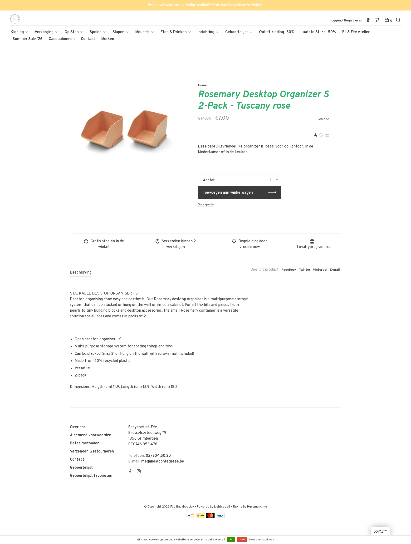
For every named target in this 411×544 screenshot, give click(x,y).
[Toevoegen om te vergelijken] (327, 136)
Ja (231, 540)
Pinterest (320, 270)
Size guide (206, 205)
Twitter (304, 270)
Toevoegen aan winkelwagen (228, 192)
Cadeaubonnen (62, 39)
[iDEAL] (200, 517)
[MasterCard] (210, 517)
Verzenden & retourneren (92, 451)
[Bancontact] (190, 517)
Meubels (142, 32)
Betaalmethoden (84, 443)
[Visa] (220, 517)
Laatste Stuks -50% (318, 32)
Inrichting (206, 32)
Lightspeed (222, 507)
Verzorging (44, 32)
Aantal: (209, 180)
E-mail (335, 270)
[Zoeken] (398, 21)
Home (202, 85)
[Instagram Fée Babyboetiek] (139, 472)
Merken (107, 39)
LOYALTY (380, 531)
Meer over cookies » (261, 540)
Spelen (96, 32)
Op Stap (71, 32)
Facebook (289, 270)
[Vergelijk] (378, 21)
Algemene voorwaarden (90, 435)
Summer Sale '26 (28, 39)
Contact (88, 39)
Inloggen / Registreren (345, 21)
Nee (242, 540)
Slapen (118, 32)
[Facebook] (130, 472)
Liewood (323, 119)
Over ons (78, 427)
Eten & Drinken (174, 32)
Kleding (17, 32)
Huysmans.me (257, 507)
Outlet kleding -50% (276, 32)
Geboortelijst (236, 32)
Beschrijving (81, 272)
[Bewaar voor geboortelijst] (316, 136)
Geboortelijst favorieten (91, 475)
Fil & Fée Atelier (356, 32)
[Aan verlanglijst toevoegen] (321, 136)
